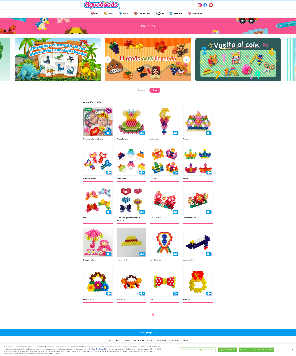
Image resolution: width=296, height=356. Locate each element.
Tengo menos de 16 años (227, 350)
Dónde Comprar (174, 340)
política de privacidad (98, 349)
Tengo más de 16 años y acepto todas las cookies (256, 350)
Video (151, 340)
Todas (155, 90)
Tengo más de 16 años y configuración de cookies (197, 350)
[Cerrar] (292, 349)
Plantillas (127, 340)
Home (109, 340)
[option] (148, 60)
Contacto (185, 340)
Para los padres (161, 340)
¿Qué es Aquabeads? (139, 340)
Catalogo (117, 340)
